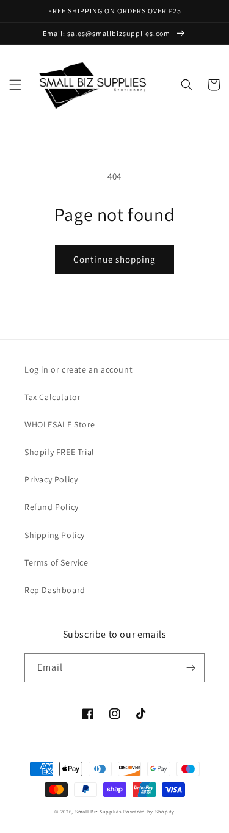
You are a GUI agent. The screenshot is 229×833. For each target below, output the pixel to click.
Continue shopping (114, 259)
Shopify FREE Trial (59, 451)
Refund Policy (51, 506)
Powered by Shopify (149, 811)
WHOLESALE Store (59, 424)
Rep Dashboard (54, 589)
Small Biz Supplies (98, 811)
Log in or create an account (78, 369)
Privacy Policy (51, 479)
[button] (15, 84)
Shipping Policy (54, 534)
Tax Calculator (52, 396)
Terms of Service (56, 562)
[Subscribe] (190, 667)
